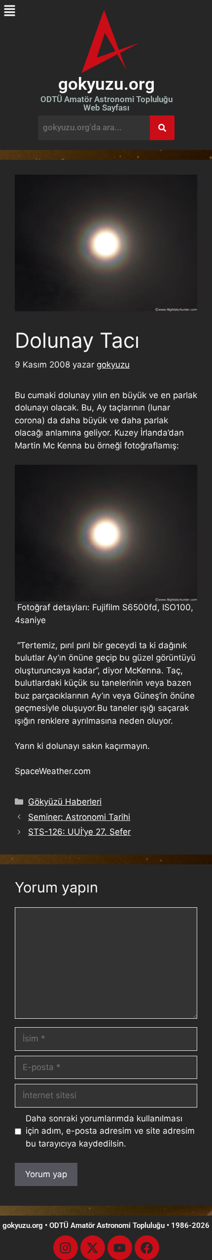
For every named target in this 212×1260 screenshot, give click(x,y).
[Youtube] (119, 1247)
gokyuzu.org (106, 84)
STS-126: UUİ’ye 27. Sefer (79, 832)
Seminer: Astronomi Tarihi (79, 817)
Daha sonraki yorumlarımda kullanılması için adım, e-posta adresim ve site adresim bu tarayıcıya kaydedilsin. (110, 1131)
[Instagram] (65, 1247)
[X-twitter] (92, 1247)
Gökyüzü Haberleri (65, 802)
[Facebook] (147, 1247)
